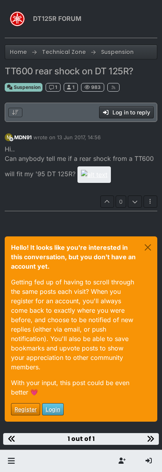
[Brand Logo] (17, 18)
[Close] (147, 247)
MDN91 (23, 137)
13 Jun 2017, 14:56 (79, 137)
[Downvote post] (135, 201)
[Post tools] (151, 201)
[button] (11, 461)
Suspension (26, 87)
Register (26, 409)
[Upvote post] (107, 201)
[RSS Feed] (113, 87)
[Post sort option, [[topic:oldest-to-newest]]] (15, 112)
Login (53, 409)
